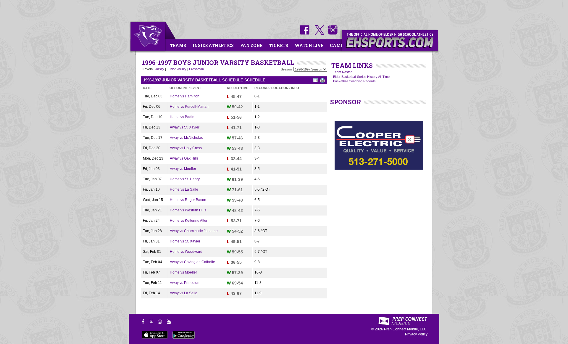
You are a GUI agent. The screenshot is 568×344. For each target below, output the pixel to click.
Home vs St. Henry (185, 179)
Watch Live (309, 45)
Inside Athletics (213, 45)
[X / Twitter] (151, 321)
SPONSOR (345, 102)
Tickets (278, 45)
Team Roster (342, 72)
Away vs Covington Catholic (192, 262)
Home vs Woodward (186, 252)
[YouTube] (169, 321)
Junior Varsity (176, 69)
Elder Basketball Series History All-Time (361, 76)
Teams (178, 45)
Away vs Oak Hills (184, 158)
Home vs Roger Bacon (188, 200)
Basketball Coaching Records (354, 81)
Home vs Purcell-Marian (189, 107)
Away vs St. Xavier (184, 127)
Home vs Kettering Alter (188, 220)
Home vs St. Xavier (185, 241)
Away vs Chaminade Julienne (194, 231)
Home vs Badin (182, 117)
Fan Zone (251, 45)
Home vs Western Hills (188, 210)
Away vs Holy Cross (186, 148)
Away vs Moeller (183, 169)
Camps (338, 45)
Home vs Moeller (183, 272)
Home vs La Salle (184, 189)
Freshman (196, 69)
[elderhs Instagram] (331, 33)
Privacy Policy (416, 334)
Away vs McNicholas (186, 138)
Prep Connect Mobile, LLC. (405, 329)
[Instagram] (160, 321)
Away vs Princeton (184, 283)
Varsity (159, 69)
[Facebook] (143, 321)
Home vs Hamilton (184, 96)
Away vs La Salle (183, 293)
